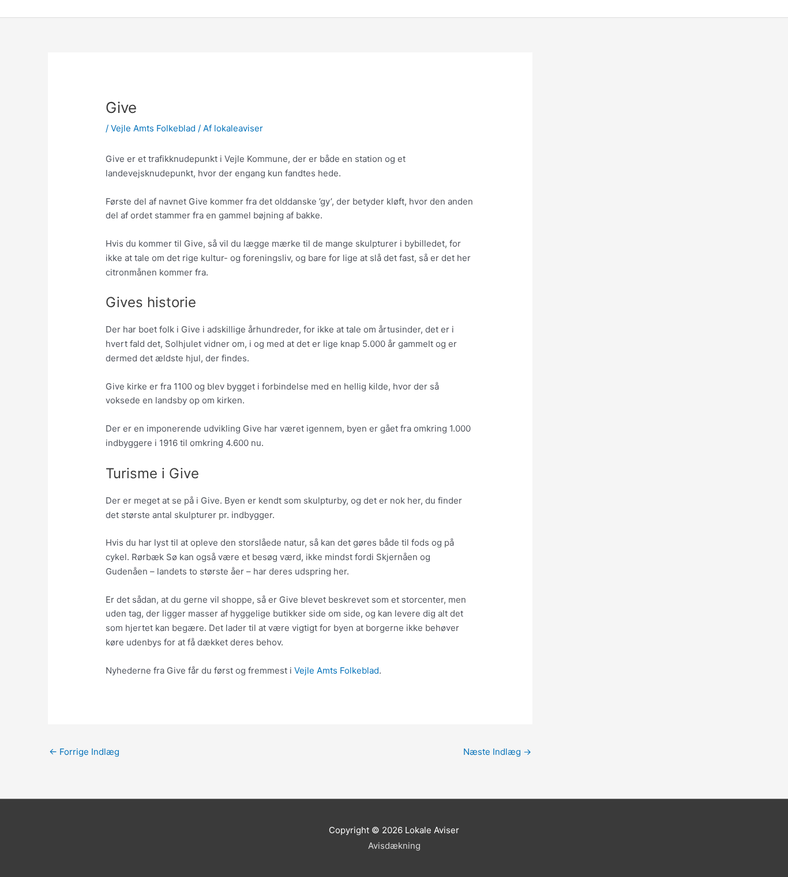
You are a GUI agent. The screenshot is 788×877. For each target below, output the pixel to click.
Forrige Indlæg (84, 751)
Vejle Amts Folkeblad (153, 128)
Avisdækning (394, 845)
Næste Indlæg (497, 751)
